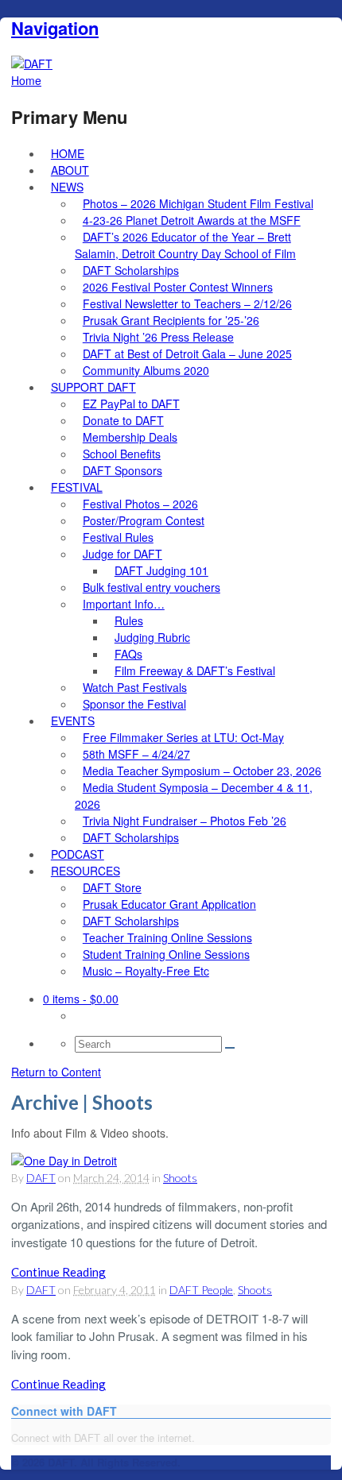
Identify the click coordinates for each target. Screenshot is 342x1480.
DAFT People (201, 1289)
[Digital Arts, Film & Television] (31, 63)
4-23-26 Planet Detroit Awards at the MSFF (192, 220)
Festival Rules (118, 537)
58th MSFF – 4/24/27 (136, 754)
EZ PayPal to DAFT (131, 404)
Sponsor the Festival (134, 704)
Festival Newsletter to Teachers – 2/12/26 (187, 303)
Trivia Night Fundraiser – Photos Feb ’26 (184, 821)
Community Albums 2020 (146, 370)
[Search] (230, 1048)
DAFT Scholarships (131, 270)
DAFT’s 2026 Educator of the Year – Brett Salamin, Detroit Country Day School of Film (185, 245)
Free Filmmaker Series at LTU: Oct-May (183, 737)
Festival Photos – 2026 (140, 504)
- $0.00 (81, 999)
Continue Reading (58, 1272)
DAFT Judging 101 (161, 570)
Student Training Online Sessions (166, 954)
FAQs (128, 654)
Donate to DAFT (123, 420)
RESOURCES (85, 871)
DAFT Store (112, 887)
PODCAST (77, 854)
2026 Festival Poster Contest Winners (178, 287)
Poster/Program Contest (143, 520)
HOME (67, 153)
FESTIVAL (77, 487)
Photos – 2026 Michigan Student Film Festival (198, 203)
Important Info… (124, 604)
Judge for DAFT (122, 554)
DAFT (41, 1177)
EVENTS (73, 720)
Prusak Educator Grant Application (169, 904)
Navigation (55, 28)
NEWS (67, 187)
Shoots (180, 1177)
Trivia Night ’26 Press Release (158, 337)
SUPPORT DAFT (93, 387)
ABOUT (70, 170)
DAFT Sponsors (122, 470)
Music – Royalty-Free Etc (146, 971)
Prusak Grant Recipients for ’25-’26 (171, 320)
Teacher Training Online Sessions (167, 937)
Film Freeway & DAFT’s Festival (195, 670)
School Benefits (122, 454)
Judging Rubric (152, 637)
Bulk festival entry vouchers (151, 587)
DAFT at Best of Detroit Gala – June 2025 (187, 353)
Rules (129, 620)
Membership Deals (130, 437)
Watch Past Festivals (135, 687)
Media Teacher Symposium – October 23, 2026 (202, 771)
